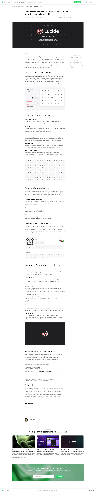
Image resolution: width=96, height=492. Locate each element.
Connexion (84, 2)
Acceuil (13, 6)
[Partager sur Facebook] (66, 17)
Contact (23, 2)
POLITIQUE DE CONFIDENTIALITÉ (47, 490)
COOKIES (39, 490)
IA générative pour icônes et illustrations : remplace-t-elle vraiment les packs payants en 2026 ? (23, 450)
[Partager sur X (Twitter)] (70, 17)
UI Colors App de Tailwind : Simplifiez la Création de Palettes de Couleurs (46, 450)
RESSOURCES (17, 2)
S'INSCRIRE (77, 2)
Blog (13, 2)
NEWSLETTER (56, 490)
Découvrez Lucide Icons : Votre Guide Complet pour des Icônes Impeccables (35, 6)
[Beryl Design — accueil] (6, 2)
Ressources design (21, 6)
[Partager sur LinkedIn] (68, 17)
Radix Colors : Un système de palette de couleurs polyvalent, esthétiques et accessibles (72, 450)
